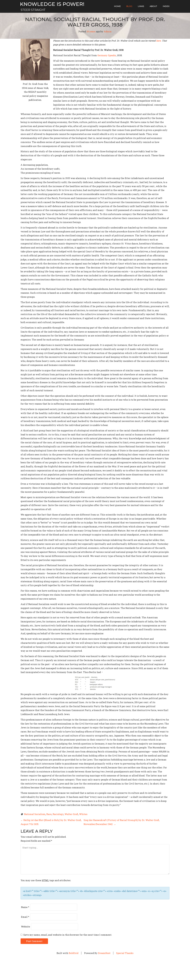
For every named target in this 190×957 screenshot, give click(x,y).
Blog (129, 6)
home (117, 6)
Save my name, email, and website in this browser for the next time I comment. (67, 934)
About (153, 6)
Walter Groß (71, 814)
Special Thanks (124, 953)
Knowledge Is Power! (52, 4)
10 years (91, 31)
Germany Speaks (106, 55)
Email (25, 916)
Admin (108, 31)
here (158, 40)
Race (49, 814)
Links (141, 6)
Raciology (58, 814)
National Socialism (34, 814)
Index (166, 6)
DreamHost (104, 953)
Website (25, 926)
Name (25, 907)
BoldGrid (73, 953)
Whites (83, 814)
